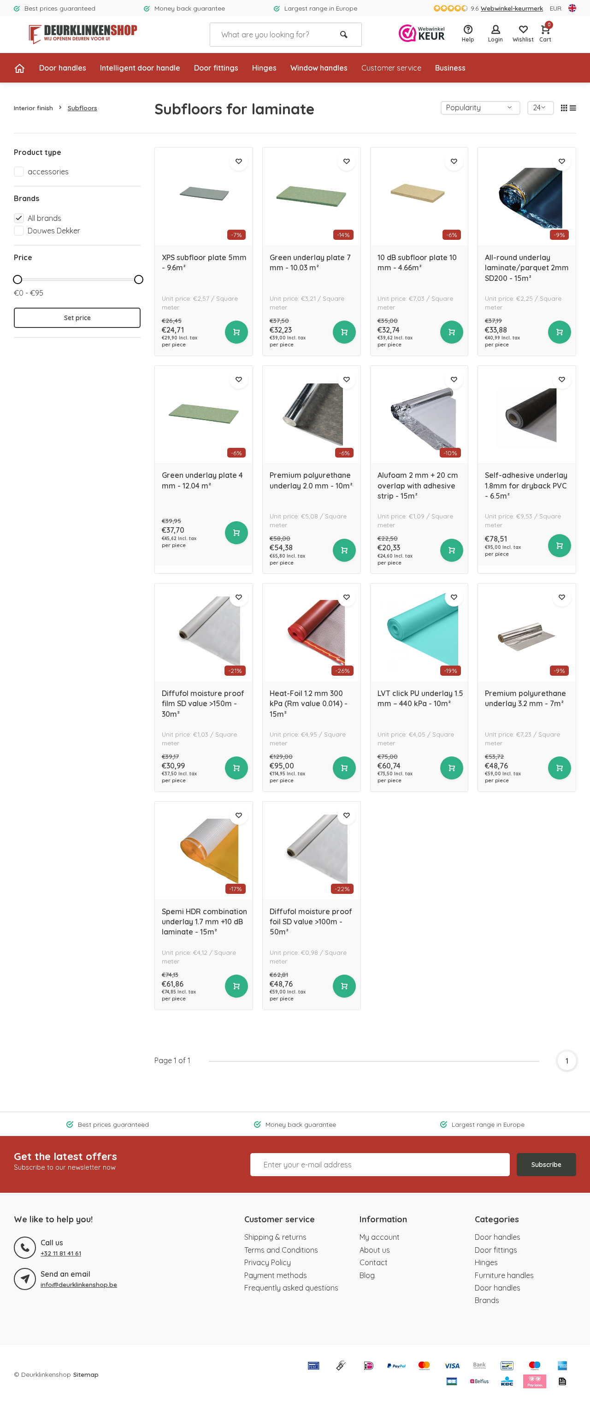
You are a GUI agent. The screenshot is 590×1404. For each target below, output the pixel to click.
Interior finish (33, 108)
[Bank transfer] (479, 1366)
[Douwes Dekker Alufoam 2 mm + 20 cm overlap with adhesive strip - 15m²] (419, 415)
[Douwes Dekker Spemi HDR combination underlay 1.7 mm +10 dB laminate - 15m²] (204, 850)
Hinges (264, 67)
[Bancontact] (507, 1366)
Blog (367, 1275)
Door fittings (216, 67)
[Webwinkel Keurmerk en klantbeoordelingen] (422, 34)
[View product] (236, 332)
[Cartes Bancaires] (451, 1382)
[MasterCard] (424, 1366)
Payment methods (275, 1275)
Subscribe (546, 1164)
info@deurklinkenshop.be (79, 1284)
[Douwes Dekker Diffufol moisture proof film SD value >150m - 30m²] (204, 632)
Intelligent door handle (140, 67)
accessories (48, 171)
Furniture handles (504, 1275)
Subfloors (82, 108)
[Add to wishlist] (239, 161)
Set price (77, 318)
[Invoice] (562, 1382)
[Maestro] (534, 1366)
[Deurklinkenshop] (83, 34)
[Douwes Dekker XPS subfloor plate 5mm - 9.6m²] (204, 196)
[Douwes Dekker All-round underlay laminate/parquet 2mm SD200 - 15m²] (527, 196)
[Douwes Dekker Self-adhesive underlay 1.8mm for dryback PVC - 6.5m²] (527, 415)
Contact (374, 1262)
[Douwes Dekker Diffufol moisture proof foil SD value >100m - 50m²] (311, 850)
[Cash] (341, 1366)
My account (380, 1237)
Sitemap (86, 1374)
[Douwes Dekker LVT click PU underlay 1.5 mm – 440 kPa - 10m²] (419, 632)
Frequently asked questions (291, 1287)
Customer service (391, 67)
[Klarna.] (534, 1382)
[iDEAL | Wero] (368, 1366)
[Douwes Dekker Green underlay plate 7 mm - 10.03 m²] (311, 196)
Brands (487, 1300)
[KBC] (507, 1382)
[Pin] (313, 1366)
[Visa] (451, 1366)
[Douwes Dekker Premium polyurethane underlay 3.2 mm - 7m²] (527, 632)
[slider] (17, 279)
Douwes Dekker (54, 230)
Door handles (62, 67)
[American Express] (562, 1366)
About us (375, 1250)
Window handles (319, 67)
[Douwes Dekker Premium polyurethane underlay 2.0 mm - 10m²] (311, 415)
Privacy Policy (267, 1262)
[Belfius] (479, 1382)
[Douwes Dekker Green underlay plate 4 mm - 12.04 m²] (204, 415)
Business (450, 67)
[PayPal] (396, 1366)
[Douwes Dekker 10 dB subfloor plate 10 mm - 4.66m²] (419, 196)
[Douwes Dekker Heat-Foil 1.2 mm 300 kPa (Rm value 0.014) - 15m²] (311, 632)
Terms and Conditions (281, 1250)
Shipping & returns (275, 1237)
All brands (44, 218)
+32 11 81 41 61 (61, 1253)
